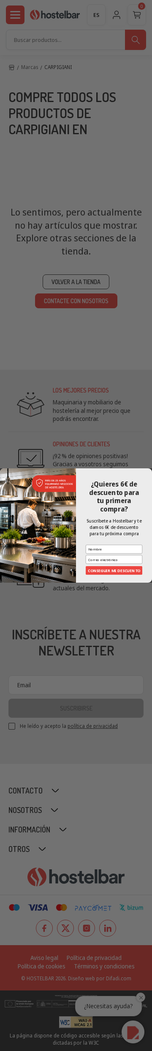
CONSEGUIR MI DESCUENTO (114, 570)
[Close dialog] (149, 472)
